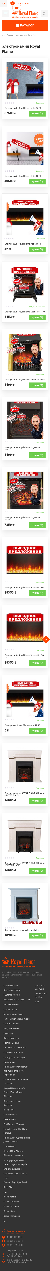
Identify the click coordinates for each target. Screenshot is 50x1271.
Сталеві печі (9, 1146)
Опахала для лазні (12, 1169)
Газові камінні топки (13, 1014)
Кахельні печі (10, 1114)
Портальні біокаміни (13, 1052)
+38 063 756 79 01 (14, 1245)
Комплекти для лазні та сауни (15, 1175)
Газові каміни (9, 1197)
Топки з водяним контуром (16, 1019)
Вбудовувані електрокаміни (16, 999)
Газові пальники (11, 1206)
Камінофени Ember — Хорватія (13, 1103)
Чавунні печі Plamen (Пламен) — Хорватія (13, 1153)
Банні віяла (8, 1187)
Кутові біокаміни (11, 1038)
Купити (35, 113)
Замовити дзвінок (20, 3)
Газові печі (8, 1110)
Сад (5, 1192)
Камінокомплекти (11, 990)
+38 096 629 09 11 (14, 1241)
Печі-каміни (9, 1062)
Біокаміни (8, 1033)
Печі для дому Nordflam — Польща (16, 1131)
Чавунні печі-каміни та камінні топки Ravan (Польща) (14, 1092)
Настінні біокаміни (12, 1043)
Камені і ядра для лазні (15, 1182)
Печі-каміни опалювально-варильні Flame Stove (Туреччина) (16, 1071)
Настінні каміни (10, 1004)
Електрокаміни (10, 985)
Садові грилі (9, 1211)
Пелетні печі (9, 1119)
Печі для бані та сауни (14, 1057)
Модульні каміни (11, 1028)
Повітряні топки (10, 1023)
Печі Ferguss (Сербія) (13, 1124)
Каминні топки (10, 1009)
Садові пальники (11, 1216)
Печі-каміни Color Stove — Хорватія (15, 1081)
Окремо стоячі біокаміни (15, 1047)
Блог (5, 1221)
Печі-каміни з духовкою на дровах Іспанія (16, 1140)
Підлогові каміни (11, 995)
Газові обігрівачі (11, 1201)
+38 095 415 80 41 (14, 1237)
